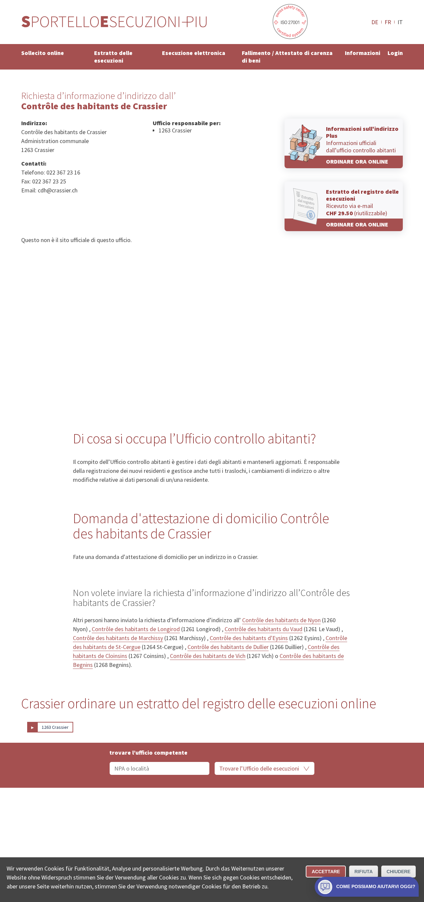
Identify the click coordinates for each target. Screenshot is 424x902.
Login (395, 53)
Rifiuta (363, 871)
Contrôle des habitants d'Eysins (249, 638)
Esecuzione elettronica (193, 53)
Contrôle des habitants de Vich (207, 656)
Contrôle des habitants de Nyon (281, 620)
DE (374, 22)
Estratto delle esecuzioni (113, 56)
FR (388, 22)
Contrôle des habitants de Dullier (228, 647)
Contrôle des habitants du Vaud (263, 629)
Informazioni (362, 53)
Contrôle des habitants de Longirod (136, 629)
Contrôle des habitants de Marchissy (118, 638)
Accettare (326, 871)
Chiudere (398, 871)
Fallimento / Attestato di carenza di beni (287, 56)
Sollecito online (42, 53)
